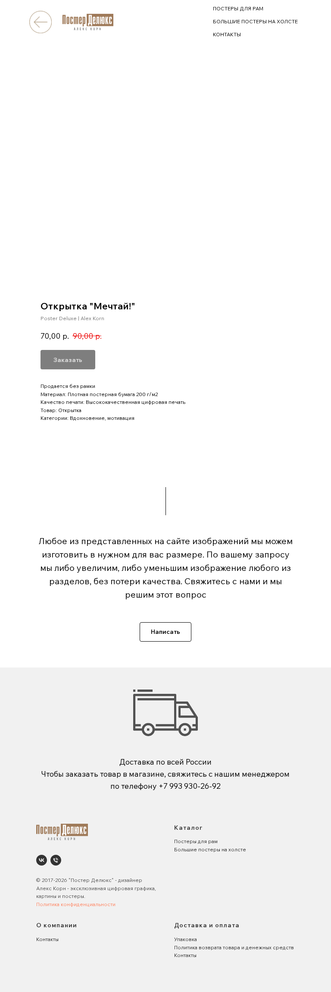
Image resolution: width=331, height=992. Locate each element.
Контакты (47, 939)
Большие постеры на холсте (210, 849)
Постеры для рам (196, 841)
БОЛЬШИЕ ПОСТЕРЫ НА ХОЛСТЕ (255, 21)
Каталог (188, 827)
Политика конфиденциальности (76, 904)
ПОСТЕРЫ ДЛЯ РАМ (238, 8)
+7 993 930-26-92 (190, 786)
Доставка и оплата (207, 925)
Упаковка (185, 939)
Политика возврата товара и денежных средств (234, 947)
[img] (40, 22)
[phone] (55, 860)
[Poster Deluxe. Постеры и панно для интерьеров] (41, 860)
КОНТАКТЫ (227, 34)
